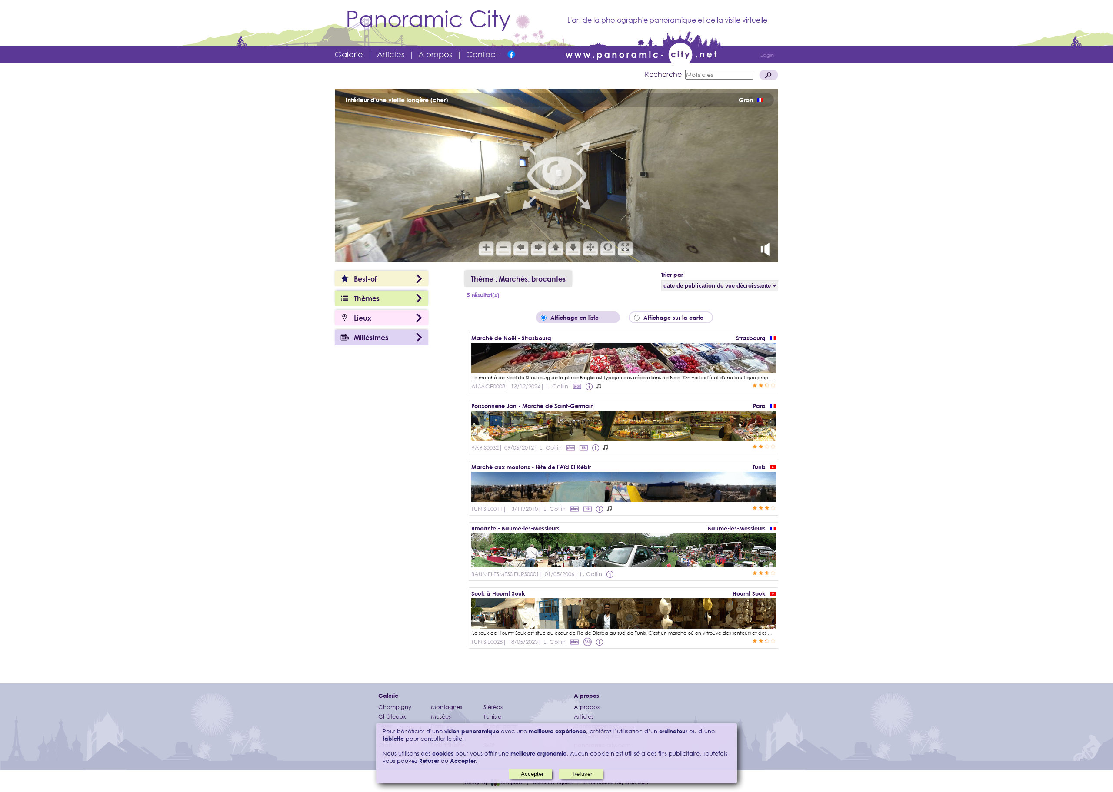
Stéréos (493, 707)
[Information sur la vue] (590, 386)
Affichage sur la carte (676, 317)
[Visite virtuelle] (623, 370)
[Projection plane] (577, 386)
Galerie (349, 54)
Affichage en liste (580, 317)
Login (767, 55)
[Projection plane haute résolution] (583, 447)
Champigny (394, 707)
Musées (441, 716)
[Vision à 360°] (623, 438)
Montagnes (446, 707)
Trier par (672, 274)
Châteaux (392, 716)
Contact (482, 54)
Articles (390, 54)
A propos (435, 54)
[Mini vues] (623, 625)
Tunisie (492, 716)
